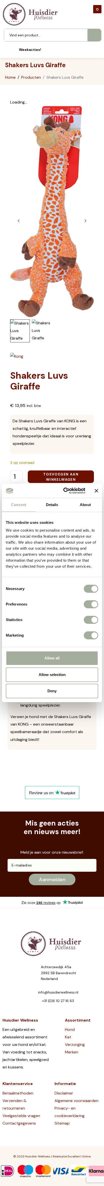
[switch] (91, 604)
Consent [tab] (18, 505)
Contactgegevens (19, 1123)
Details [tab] (52, 505)
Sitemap (62, 1123)
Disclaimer (64, 1093)
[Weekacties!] (12, 50)
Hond (70, 1029)
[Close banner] (96, 490)
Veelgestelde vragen (21, 1115)
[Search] (94, 35)
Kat (68, 1037)
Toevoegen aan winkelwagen (61, 477)
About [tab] (85, 505)
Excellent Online (79, 1156)
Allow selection (52, 674)
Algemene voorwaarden (76, 1100)
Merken (71, 1052)
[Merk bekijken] (16, 356)
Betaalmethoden (18, 1093)
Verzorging (75, 1044)
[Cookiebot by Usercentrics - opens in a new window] (64, 490)
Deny (52, 691)
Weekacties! (30, 49)
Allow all (52, 658)
